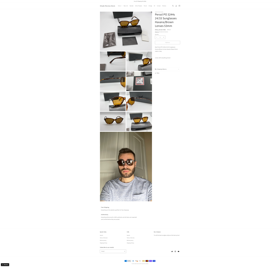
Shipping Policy (103, 243)
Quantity (157, 34)
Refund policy (103, 240)
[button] (120, 5)
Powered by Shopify (144, 263)
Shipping (157, 31)
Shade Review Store (137, 263)
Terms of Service (104, 237)
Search (101, 235)
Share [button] (158, 73)
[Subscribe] (124, 251)
